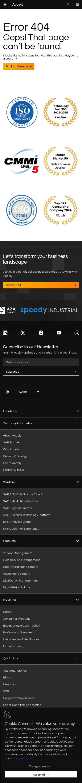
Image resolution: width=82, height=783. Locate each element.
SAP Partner (11, 442)
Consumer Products (17, 618)
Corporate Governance (19, 698)
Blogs (7, 677)
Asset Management (16, 573)
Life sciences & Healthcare (21, 639)
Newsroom (10, 684)
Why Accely (11, 449)
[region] (41, 745)
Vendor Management (17, 553)
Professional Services (17, 632)
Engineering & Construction (21, 625)
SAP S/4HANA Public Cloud (21, 501)
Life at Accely (12, 463)
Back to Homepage (18, 66)
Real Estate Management (20, 566)
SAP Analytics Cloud (17, 521)
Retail (7, 611)
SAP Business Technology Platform (27, 514)
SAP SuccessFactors (17, 508)
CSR (6, 691)
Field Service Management (21, 559)
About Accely (12, 435)
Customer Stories (15, 670)
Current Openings (15, 456)
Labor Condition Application (22, 704)
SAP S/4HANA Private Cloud (22, 494)
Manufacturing (13, 646)
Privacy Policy (18, 758)
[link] (5, 333)
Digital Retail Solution (17, 587)
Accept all (39, 774)
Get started (13, 285)
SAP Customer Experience (21, 528)
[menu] (77, 4)
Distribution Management (20, 580)
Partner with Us (13, 469)
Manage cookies (39, 766)
